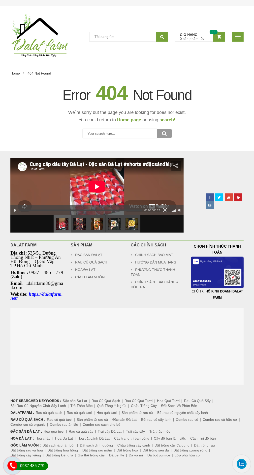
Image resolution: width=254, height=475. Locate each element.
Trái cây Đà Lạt (110, 431)
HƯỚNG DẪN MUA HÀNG (155, 262)
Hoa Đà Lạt (64, 438)
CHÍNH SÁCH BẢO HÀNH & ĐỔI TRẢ (155, 284)
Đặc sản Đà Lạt (75, 401)
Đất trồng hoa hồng (62, 450)
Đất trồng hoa (127, 450)
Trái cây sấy (135, 431)
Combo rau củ (187, 420)
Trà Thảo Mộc (81, 406)
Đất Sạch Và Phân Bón (179, 406)
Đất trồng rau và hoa (26, 450)
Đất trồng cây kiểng (25, 455)
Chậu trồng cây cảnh (133, 445)
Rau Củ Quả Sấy (197, 401)
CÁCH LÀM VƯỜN (90, 277)
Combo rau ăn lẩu (64, 424)
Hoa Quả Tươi (168, 401)
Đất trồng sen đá (156, 450)
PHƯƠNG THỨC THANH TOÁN (153, 272)
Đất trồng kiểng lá (59, 455)
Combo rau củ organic (27, 424)
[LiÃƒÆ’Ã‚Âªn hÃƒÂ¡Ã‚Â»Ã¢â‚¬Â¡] (10, 472)
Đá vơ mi (136, 455)
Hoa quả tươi (106, 413)
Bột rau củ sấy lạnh (156, 420)
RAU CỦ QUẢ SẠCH (91, 262)
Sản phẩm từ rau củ (137, 413)
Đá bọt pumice (158, 455)
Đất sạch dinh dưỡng (96, 445)
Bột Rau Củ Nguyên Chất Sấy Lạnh (38, 406)
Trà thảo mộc (159, 431)
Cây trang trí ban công (131, 438)
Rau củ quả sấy (81, 431)
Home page (129, 119)
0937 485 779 (32, 466)
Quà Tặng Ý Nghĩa (112, 406)
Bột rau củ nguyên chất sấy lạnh (182, 413)
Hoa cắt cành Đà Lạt (93, 438)
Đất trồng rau (204, 445)
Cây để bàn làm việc (170, 438)
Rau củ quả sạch (49, 413)
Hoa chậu (43, 438)
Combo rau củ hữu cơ (220, 420)
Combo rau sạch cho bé (101, 424)
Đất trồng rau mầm (97, 450)
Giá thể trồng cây (91, 455)
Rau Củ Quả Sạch (106, 401)
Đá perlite (116, 455)
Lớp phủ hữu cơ (187, 455)
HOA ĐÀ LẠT (85, 270)
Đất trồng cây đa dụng (172, 445)
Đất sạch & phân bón (58, 445)
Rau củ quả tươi (79, 413)
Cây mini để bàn (203, 438)
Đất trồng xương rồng (190, 450)
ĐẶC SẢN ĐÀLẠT (88, 255)
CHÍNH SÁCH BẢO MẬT (154, 255)
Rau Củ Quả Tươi (139, 401)
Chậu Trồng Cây (144, 406)
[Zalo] (239, 471)
